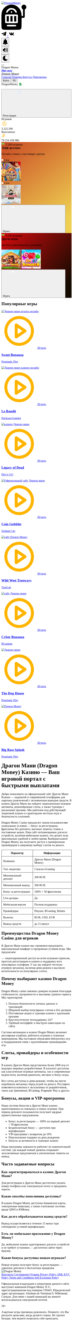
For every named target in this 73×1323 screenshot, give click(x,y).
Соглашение (22, 1274)
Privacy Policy (48, 1274)
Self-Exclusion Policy (47, 1277)
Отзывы (35, 1274)
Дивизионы (39, 77)
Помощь (17, 77)
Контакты (7, 1274)
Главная (6, 77)
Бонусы (27, 77)
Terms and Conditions (22, 1277)
